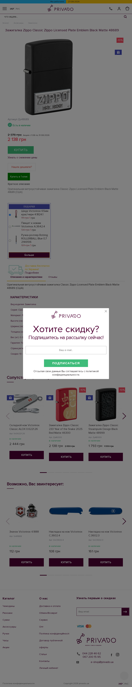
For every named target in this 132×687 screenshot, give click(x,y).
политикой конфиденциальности (75, 373)
